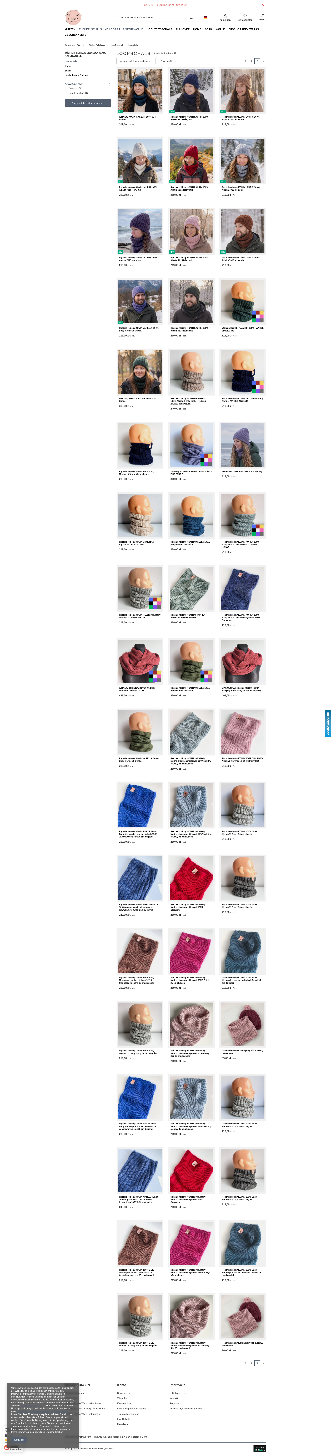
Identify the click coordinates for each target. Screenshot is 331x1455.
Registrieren (124, 1393)
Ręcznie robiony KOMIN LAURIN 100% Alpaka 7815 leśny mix (189, 118)
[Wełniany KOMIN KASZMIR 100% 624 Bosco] (140, 372)
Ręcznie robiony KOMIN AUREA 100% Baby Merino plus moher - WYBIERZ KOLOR (240, 544)
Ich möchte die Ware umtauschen (83, 1414)
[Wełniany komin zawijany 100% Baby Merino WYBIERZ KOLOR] (140, 661)
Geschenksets (75, 34)
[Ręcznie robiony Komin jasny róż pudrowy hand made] (242, 1024)
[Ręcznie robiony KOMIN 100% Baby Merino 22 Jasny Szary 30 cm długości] (140, 1024)
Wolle (220, 29)
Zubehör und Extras (243, 29)
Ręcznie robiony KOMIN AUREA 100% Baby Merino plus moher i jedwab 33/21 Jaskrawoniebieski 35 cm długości (138, 834)
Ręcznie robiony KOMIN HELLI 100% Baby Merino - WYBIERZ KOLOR (242, 399)
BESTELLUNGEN (77, 1385)
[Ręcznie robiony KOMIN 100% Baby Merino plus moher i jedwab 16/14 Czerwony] (191, 878)
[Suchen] (191, 18)
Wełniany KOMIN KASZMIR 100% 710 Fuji (242, 471)
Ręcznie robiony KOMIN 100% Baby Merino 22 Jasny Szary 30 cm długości (138, 1052)
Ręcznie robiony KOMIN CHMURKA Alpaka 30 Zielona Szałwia (136, 543)
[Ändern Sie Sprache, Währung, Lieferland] (207, 17)
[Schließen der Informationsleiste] (263, 5)
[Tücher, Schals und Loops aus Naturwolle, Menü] (145, 29)
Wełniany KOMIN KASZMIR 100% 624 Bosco (137, 118)
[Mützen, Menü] (77, 29)
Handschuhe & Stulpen (76, 75)
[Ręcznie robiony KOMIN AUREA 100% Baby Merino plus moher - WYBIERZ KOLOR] (242, 515)
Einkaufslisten (124, 1403)
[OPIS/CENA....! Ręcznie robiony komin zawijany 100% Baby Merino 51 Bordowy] (242, 661)
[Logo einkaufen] (73, 17)
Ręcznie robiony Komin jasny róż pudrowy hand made (242, 1052)
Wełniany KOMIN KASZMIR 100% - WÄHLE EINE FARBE (243, 329)
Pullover (183, 29)
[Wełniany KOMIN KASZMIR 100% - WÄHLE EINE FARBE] (242, 301)
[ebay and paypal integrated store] (259, 1448)
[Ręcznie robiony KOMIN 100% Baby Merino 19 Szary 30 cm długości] (140, 445)
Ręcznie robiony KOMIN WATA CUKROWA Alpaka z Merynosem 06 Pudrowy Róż (242, 759)
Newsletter (123, 1424)
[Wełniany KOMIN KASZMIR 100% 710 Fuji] (242, 445)
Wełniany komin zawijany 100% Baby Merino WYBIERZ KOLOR (137, 689)
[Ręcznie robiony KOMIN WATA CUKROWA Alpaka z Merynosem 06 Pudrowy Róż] (242, 732)
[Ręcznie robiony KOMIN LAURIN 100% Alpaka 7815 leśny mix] (191, 301)
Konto (121, 1385)
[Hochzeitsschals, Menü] (174, 29)
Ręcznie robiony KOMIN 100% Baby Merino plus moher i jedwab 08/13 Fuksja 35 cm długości (190, 980)
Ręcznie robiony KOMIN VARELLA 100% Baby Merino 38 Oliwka (139, 329)
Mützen (70, 29)
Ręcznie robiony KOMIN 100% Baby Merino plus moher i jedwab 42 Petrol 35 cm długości (241, 980)
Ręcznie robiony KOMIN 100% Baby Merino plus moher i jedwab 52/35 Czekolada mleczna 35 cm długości (136, 980)
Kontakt (69, 1419)
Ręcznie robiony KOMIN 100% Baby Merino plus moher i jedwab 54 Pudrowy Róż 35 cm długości (189, 1053)
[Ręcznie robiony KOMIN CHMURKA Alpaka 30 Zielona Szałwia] (140, 515)
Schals (68, 70)
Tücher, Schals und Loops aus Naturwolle (111, 29)
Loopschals (71, 61)
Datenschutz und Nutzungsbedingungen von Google (43, 1411)
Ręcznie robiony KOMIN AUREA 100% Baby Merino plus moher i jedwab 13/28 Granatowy (241, 617)
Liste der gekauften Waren (131, 1408)
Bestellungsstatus (74, 1393)
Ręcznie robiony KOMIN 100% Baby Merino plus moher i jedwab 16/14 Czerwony (187, 907)
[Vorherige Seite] (245, 61)
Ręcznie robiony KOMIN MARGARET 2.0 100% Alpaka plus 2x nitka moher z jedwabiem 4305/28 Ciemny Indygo (138, 907)
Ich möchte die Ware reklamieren (83, 1403)
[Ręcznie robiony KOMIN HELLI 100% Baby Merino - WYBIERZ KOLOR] (242, 372)
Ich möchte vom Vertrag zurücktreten (85, 1408)
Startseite (81, 45)
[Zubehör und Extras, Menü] (261, 29)
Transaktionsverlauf (128, 1414)
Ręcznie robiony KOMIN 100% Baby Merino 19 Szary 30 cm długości (136, 472)
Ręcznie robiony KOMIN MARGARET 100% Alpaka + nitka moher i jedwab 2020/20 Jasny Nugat (188, 401)
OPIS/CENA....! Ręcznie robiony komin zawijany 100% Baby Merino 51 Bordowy (242, 689)
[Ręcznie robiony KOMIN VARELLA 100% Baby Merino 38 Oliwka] (191, 515)
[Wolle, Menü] (227, 29)
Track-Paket (71, 1398)
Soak (208, 29)
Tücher (68, 66)
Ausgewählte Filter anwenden (88, 103)
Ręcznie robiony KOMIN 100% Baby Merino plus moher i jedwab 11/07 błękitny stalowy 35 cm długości (190, 761)
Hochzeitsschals (159, 29)
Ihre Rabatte (124, 1419)
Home (197, 29)
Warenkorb (123, 1398)
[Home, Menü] (203, 29)
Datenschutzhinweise (31, 1405)
